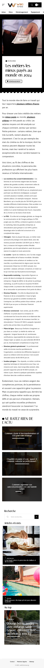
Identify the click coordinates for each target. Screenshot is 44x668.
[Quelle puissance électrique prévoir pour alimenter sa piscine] (21, 581)
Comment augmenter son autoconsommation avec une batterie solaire (22, 486)
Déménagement (15, 81)
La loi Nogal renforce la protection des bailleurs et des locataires (20, 561)
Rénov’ (11, 619)
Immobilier (10, 558)
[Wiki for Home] (15, 5)
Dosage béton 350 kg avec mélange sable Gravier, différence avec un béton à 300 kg (21, 628)
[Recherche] (31, 5)
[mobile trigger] (4, 5)
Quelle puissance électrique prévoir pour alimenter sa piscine (20, 601)
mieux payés (10, 117)
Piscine (9, 598)
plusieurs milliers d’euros (28, 104)
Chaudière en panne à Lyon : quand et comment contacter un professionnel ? (22, 460)
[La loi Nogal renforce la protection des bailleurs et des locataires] (21, 541)
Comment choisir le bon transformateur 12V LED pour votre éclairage (22, 434)
